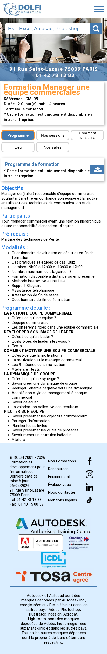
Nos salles (53, 147)
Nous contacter (61, 492)
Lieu (18, 147)
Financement (59, 476)
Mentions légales (62, 500)
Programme (18, 135)
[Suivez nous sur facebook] (89, 461)
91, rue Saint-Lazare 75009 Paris (27, 492)
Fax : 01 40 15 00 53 (26, 504)
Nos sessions (52, 135)
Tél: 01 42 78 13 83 (26, 499)
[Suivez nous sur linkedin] (89, 487)
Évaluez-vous (59, 484)
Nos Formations (62, 461)
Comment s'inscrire (87, 135)
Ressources (58, 469)
